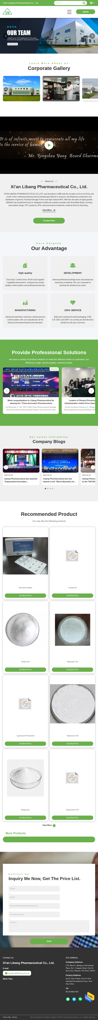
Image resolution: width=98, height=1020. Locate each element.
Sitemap (14, 1017)
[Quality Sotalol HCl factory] (25, 629)
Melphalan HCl (72, 662)
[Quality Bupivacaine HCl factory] (72, 777)
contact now (49, 221)
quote (86, 12)
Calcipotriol (72, 588)
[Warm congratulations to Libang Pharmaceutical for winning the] (31, 397)
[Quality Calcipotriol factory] (72, 555)
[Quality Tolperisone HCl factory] (72, 703)
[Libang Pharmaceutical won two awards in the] (60, 472)
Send (49, 941)
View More (47, 210)
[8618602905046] (68, 999)
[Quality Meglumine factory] (25, 777)
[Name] (84, 3)
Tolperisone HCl (73, 736)
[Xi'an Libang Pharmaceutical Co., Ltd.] (16, 12)
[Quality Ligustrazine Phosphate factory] (25, 703)
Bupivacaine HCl (72, 810)
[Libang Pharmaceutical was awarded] (21, 472)
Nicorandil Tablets (25, 588)
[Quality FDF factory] (49, 53)
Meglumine (25, 810)
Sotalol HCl (25, 662)
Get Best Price (25, 596)
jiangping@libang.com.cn (18, 973)
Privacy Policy (7, 1017)
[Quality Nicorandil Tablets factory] (25, 555)
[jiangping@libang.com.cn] (74, 999)
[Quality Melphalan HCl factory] (72, 629)
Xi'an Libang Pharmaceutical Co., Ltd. (49, 186)
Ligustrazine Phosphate (25, 736)
